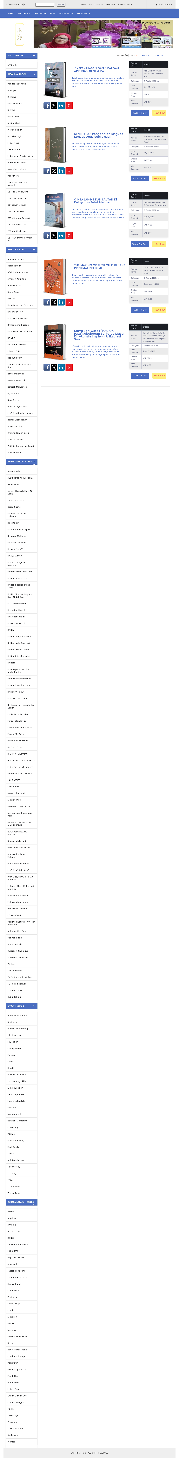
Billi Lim (11, 298)
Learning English (16, 1101)
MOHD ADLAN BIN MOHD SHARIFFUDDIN (20, 824)
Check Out (159, 55)
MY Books (12, 65)
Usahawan (13, 1435)
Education (13, 1041)
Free (52, 13)
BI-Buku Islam (15, 103)
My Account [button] (164, 4)
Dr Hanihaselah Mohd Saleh (19, 586)
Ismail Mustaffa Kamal (20, 773)
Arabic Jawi (14, 1231)
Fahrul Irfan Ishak (17, 721)
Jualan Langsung (17, 1270)
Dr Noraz (12, 662)
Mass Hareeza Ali (16, 380)
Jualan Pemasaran (18, 1277)
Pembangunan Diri (17, 1369)
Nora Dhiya (13, 400)
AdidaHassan (14, 265)
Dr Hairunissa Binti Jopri (20, 571)
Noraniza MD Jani (17, 841)
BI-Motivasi (13, 116)
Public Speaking (16, 1140)
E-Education (14, 149)
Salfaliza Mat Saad (17, 931)
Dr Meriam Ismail (17, 623)
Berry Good (13, 292)
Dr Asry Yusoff (15, 549)
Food (10, 1061)
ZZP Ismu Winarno (17, 198)
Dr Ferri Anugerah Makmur (17, 564)
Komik (11, 1310)
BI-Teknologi (14, 136)
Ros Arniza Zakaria (17, 908)
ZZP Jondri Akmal (17, 205)
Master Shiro (14, 799)
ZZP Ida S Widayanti (18, 191)
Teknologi (13, 1415)
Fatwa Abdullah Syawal (20, 727)
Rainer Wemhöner (17, 419)
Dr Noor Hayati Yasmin (20, 636)
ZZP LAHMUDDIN (16, 211)
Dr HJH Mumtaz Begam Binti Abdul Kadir (20, 595)
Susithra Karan (15, 439)
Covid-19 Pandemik (18, 1244)
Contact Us (97, 4)
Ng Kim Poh (14, 393)
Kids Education (15, 1087)
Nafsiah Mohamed (17, 387)
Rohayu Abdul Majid (18, 902)
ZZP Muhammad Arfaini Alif (20, 239)
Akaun (11, 1211)
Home (83, 4)
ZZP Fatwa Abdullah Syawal (18, 184)
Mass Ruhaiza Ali (16, 793)
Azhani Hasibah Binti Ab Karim (20, 492)
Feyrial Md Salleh (16, 734)
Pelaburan (13, 1362)
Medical (12, 1107)
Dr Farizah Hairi (15, 311)
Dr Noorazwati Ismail (18, 649)
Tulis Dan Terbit (16, 1428)
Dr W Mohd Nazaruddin (20, 331)
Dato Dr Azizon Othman (20, 305)
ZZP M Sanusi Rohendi (19, 218)
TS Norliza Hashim (17, 983)
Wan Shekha (14, 452)
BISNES (11, 1238)
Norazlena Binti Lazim (19, 847)
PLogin (111, 4)
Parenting (13, 1127)
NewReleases (66, 13)
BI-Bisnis (12, 97)
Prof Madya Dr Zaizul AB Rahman (20, 878)
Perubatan (13, 1382)
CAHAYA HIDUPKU (16, 500)
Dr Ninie (12, 629)
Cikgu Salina (14, 507)
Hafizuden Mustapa (18, 740)
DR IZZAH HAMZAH (17, 603)
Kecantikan (14, 1290)
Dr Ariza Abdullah (17, 542)
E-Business (13, 143)
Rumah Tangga (16, 1402)
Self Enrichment (16, 1160)
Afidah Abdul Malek (18, 272)
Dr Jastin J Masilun (17, 610)
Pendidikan (13, 1376)
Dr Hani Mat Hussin (17, 578)
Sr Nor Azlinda (15, 944)
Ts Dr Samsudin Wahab (20, 977)
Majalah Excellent (17, 169)
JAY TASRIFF (14, 780)
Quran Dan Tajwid (17, 1395)
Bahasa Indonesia (17, 83)
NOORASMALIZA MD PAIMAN (18, 833)
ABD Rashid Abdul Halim (20, 477)
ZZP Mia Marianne (17, 231)
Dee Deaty (13, 522)
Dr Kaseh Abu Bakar (18, 318)
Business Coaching (18, 1028)
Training (12, 1173)
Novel (10, 1343)
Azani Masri (14, 484)
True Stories (14, 1186)
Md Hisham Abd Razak (19, 806)
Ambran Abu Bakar (17, 279)
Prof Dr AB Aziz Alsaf (18, 870)
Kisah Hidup (14, 1303)
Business (12, 1022)
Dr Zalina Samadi (17, 344)
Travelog (12, 1422)
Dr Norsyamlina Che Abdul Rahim (18, 671)
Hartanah (12, 1264)
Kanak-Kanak (15, 1284)
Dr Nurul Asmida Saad (19, 685)
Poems (11, 1134)
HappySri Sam (15, 357)
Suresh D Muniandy (18, 957)
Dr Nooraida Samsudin (19, 643)
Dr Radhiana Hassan (18, 325)
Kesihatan (13, 1297)
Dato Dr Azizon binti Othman (18, 515)
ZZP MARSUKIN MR (17, 224)
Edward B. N (14, 351)
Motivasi (12, 1330)
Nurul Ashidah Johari (18, 863)
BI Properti (13, 90)
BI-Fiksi (11, 110)
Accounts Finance (17, 1015)
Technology (14, 1166)
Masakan (12, 1316)
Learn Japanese (16, 1094)
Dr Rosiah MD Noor (17, 698)
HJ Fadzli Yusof (15, 747)
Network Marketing (18, 1120)
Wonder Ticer (15, 990)
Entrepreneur (15, 1048)
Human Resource (17, 1074)
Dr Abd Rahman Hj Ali (19, 529)
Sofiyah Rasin (15, 937)
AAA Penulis (14, 471)
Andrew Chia (14, 285)
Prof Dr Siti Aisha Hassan (21, 413)
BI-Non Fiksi (14, 123)
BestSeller (40, 13)
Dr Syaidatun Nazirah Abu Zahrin (21, 706)
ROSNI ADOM (14, 915)
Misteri (11, 1323)
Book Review (125, 4)
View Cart (145, 55)
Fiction (11, 1055)
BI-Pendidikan (15, 129)
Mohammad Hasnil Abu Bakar (20, 814)
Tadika (11, 1409)
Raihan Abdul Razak (18, 895)
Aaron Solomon (16, 259)
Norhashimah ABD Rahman (17, 855)
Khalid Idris (13, 786)
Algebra (12, 1218)
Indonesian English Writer (21, 156)
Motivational (14, 1114)
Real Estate (14, 1147)
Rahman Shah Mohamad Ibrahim (21, 887)
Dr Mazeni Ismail (16, 616)
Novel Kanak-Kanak (18, 1349)
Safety (11, 1153)
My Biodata (83, 13)
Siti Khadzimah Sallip (19, 433)
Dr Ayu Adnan (15, 555)
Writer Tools (14, 1193)
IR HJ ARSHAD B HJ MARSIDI (21, 760)
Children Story (15, 1035)
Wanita (11, 1441)
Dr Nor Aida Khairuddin (19, 656)
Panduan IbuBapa (17, 1356)
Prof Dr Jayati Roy (17, 406)
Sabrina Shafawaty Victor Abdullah (21, 923)
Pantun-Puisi (14, 175)
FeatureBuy (24, 13)
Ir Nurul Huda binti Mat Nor (19, 366)
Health (11, 1068)
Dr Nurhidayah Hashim (19, 678)
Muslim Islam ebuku (18, 1336)
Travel (11, 1180)
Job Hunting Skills (17, 1081)
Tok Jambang (15, 970)
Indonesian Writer (17, 162)
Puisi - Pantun (15, 1389)
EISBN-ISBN (13, 1251)
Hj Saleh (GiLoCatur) (19, 753)
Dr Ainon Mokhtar (17, 536)
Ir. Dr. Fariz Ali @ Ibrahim (20, 767)
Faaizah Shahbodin (18, 714)
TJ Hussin (12, 964)
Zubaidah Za (14, 997)
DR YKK (11, 338)
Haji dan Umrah (16, 1257)
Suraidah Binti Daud (18, 951)
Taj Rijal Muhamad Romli (21, 446)
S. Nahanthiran (15, 426)
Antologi (12, 1224)
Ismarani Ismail (16, 373)
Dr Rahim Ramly (16, 691)
